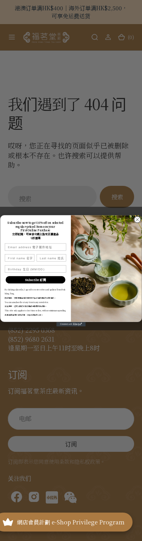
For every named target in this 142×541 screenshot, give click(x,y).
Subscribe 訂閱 (35, 279)
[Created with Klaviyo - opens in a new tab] (71, 324)
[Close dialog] (137, 219)
